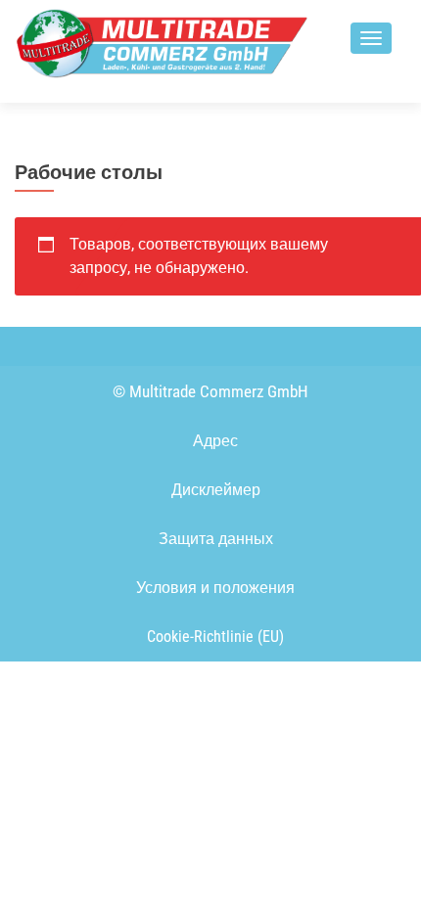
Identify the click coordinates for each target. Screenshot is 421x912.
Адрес (215, 441)
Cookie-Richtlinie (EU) (215, 636)
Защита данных (216, 538)
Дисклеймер (215, 489)
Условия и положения (215, 587)
